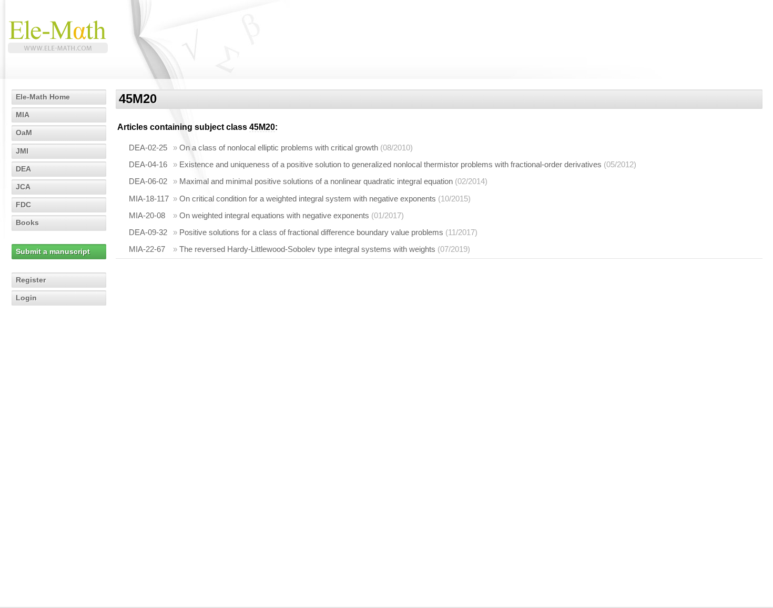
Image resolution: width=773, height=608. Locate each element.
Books (27, 222)
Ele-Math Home (43, 97)
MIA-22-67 (147, 249)
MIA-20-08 (147, 215)
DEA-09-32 (148, 232)
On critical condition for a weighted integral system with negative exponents (307, 198)
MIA (22, 114)
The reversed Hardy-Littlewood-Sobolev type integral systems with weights (307, 249)
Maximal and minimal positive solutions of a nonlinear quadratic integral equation (316, 181)
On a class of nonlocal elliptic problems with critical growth (278, 147)
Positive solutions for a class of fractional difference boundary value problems (311, 232)
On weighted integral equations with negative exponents (274, 215)
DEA (23, 169)
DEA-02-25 (148, 147)
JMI (22, 151)
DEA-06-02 (148, 181)
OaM (24, 132)
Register (31, 280)
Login (26, 297)
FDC (23, 204)
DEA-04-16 (148, 164)
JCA (23, 187)
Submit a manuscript (53, 251)
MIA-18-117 (149, 198)
